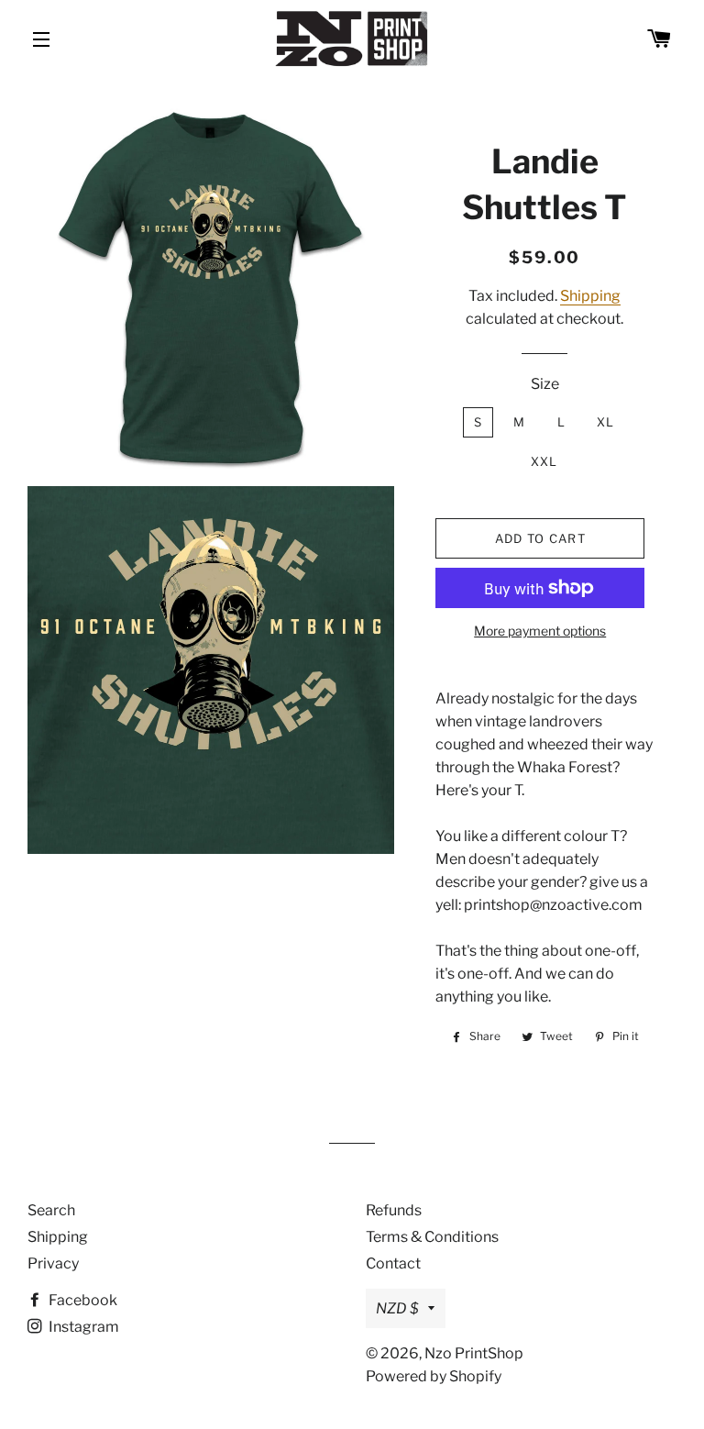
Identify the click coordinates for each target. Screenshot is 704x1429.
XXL (544, 461)
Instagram (82, 1326)
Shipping (590, 296)
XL (606, 422)
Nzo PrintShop (473, 1353)
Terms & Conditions (432, 1237)
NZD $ (397, 1308)
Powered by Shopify (433, 1376)
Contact (393, 1263)
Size (545, 384)
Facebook (81, 1300)
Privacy (53, 1263)
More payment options (540, 630)
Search (51, 1210)
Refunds (394, 1210)
